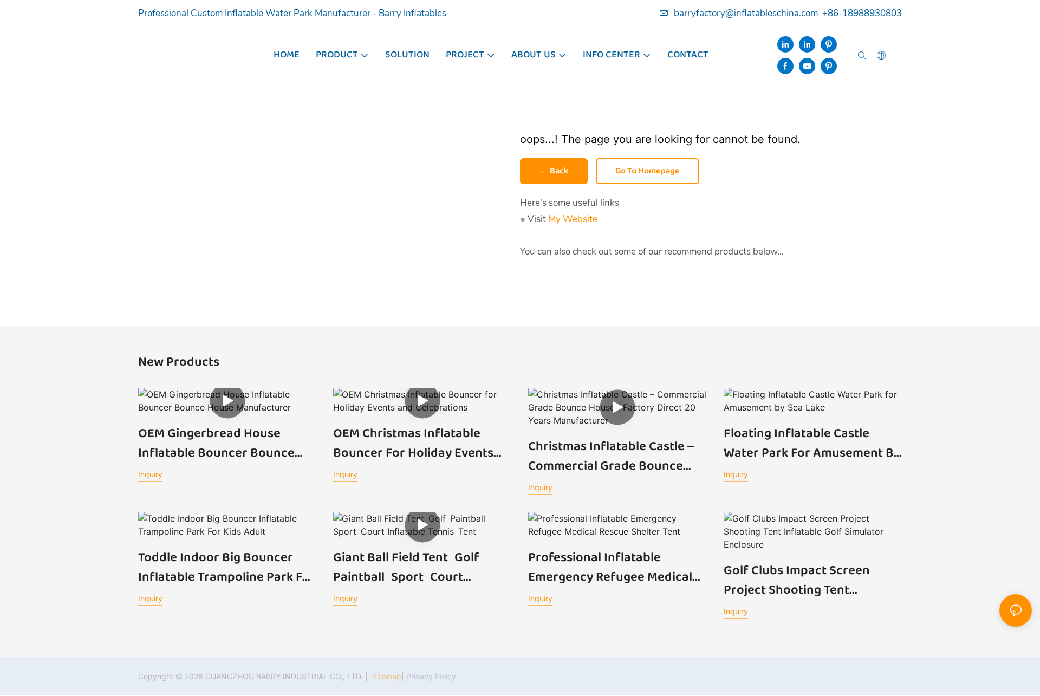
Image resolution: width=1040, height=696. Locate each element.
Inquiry (150, 474)
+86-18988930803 (862, 13)
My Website (572, 219)
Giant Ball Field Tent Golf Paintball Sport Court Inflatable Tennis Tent (409, 567)
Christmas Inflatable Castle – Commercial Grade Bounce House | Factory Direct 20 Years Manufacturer (611, 456)
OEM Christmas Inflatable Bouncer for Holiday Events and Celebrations (413, 443)
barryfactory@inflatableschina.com (746, 13)
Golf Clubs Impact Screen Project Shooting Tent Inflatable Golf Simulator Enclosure (797, 580)
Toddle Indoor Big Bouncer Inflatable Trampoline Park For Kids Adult (226, 567)
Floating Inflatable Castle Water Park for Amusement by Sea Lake (812, 443)
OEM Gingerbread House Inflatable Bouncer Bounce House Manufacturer (216, 443)
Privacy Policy (431, 676)
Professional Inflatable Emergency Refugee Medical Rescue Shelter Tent (610, 567)
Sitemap (385, 676)
